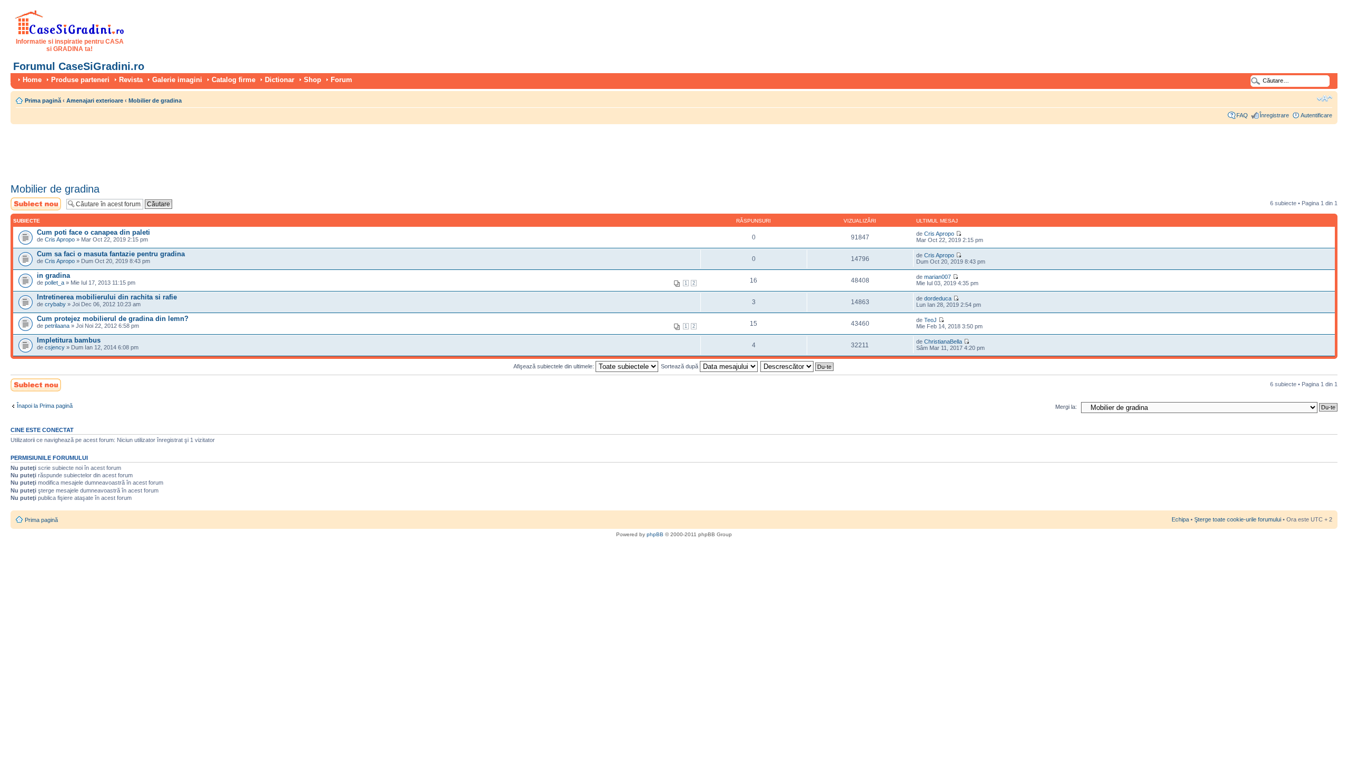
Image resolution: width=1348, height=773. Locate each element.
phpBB (655, 534)
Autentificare (1316, 115)
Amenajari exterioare (94, 100)
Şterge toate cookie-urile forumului (1237, 519)
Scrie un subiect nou (31, 203)
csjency (55, 347)
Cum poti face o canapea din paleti (93, 232)
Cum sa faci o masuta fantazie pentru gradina (111, 254)
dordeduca (937, 298)
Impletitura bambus (69, 340)
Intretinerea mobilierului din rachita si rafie (107, 297)
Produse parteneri (80, 80)
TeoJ (930, 320)
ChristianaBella (943, 341)
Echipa (1180, 519)
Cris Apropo (60, 239)
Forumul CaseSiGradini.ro (78, 66)
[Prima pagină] (69, 32)
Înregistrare (1274, 115)
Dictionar (279, 80)
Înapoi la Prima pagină (45, 406)
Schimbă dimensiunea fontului (1324, 98)
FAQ (1242, 115)
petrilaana (57, 326)
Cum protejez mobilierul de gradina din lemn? (113, 319)
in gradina (53, 275)
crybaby (55, 304)
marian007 (937, 277)
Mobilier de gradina (155, 100)
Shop (312, 80)
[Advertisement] (202, 150)
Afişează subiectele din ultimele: (554, 366)
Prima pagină (43, 100)
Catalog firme (233, 80)
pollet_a (54, 282)
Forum (341, 80)
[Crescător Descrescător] (797, 366)
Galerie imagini (177, 80)
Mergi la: (1066, 407)
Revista (131, 80)
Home (32, 80)
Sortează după (680, 366)
